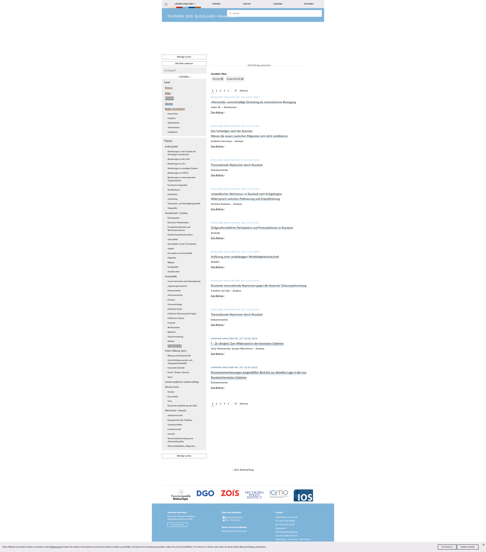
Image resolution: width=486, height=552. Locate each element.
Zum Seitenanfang (244, 470)
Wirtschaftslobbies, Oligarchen (181, 446)
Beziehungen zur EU (176, 164)
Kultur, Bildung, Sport (176, 351)
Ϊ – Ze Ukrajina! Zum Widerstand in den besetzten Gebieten (247, 343)
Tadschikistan (173, 123)
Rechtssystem (174, 327)
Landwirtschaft (174, 429)
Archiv (247, 4)
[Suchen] (230, 13)
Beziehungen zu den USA (179, 159)
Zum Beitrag (217, 112)
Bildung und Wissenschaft (179, 356)
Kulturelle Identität (176, 368)
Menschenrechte (175, 295)
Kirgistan (172, 118)
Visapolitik (172, 208)
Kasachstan (173, 114)
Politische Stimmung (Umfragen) (182, 314)
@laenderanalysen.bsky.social (234, 531)
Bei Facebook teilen (233, 517)
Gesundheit (173, 239)
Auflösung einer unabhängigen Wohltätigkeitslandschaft (245, 256)
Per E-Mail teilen (232, 520)
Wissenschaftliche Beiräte (287, 532)
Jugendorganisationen (177, 286)
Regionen (172, 332)
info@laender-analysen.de (287, 517)
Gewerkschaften (175, 425)
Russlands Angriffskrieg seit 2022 (182, 406)
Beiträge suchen (184, 57)
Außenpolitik (171, 147)
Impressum (293, 539)
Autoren (308, 4)
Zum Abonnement (177, 524)
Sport (170, 377)
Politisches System (176, 318)
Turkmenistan (173, 128)
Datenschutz (281, 539)
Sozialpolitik (173, 267)
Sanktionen (173, 194)
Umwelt (171, 434)
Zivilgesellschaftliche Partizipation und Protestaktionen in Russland (252, 227)
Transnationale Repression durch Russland (236, 165)
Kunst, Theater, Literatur (178, 372)
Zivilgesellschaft (175, 346)
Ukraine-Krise (172, 387)
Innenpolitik (171, 276)
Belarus (169, 88)
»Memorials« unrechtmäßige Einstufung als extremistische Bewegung (253, 102)
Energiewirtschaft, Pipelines (180, 420)
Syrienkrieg (172, 199)
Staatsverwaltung (175, 337)
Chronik (277, 4)
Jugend (171, 249)
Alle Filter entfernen (184, 64)
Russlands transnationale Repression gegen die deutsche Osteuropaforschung (258, 285)
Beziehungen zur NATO (178, 173)
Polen (168, 93)
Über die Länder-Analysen (287, 536)
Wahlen (171, 341)
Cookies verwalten (468, 547)
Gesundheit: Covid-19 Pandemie (182, 244)
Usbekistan (172, 132)
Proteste (171, 323)
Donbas (171, 392)
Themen (216, 4)
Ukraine (169, 104)
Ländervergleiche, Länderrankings (182, 382)
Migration (172, 258)
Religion (171, 263)
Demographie (173, 218)
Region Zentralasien (175, 109)
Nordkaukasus (174, 190)
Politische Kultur (175, 309)
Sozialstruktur (174, 272)
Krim (170, 401)
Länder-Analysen (184, 4)
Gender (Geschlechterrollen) (180, 235)
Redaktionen (281, 528)
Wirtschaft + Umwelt (175, 411)
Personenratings (175, 304)
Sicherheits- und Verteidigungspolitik (184, 204)
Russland (169, 98)
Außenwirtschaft (175, 415)
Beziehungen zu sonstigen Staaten (183, 168)
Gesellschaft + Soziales (176, 213)
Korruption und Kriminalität (180, 253)
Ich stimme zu (447, 547)
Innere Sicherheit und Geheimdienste (184, 281)
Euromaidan (173, 397)
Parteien (171, 300)
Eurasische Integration (177, 185)
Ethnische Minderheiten (178, 223)
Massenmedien (174, 291)
